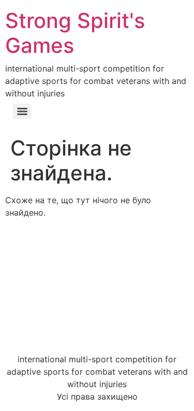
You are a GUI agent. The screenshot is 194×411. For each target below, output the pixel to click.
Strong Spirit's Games (75, 33)
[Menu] (22, 111)
